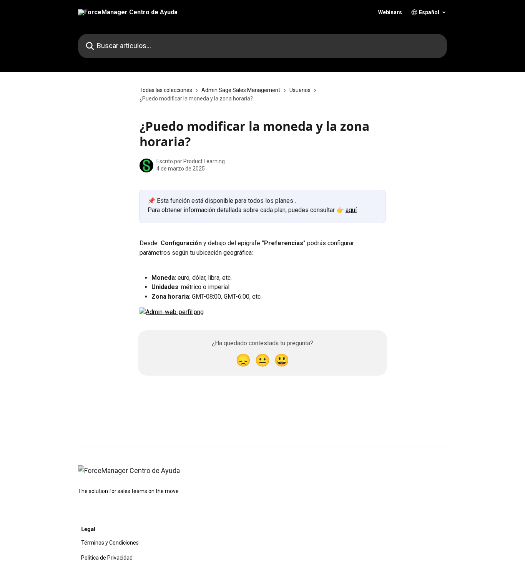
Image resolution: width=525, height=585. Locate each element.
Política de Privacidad (107, 558)
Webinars (390, 12)
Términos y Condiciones (110, 543)
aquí (351, 210)
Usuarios (300, 90)
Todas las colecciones (166, 90)
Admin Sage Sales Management (240, 90)
